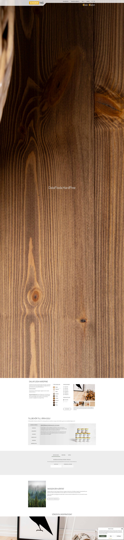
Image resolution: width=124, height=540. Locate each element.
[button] (122, 528)
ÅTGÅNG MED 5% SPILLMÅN (68, 464)
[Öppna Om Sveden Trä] (68, 1)
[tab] (34, 425)
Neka (111, 536)
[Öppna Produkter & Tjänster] (79, 1)
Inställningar (119, 536)
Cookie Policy (110, 538)
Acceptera (102, 536)
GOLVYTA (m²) (56, 464)
